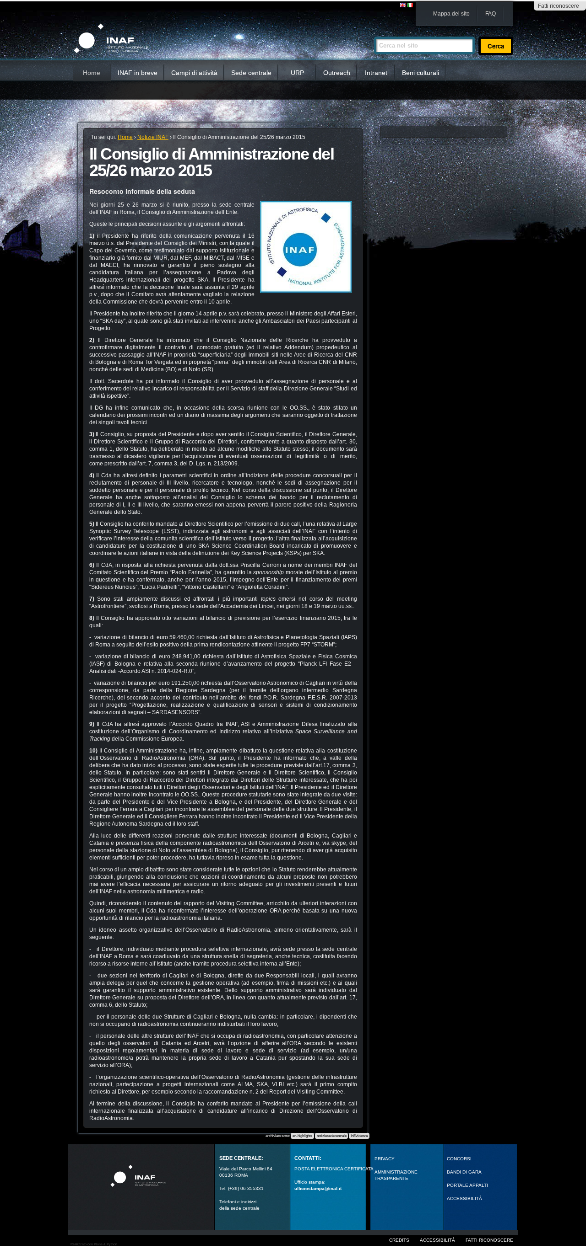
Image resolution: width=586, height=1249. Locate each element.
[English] (403, 6)
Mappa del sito (451, 14)
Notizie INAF (152, 137)
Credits (399, 1240)
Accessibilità (437, 1240)
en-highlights (302, 1136)
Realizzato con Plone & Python (94, 1244)
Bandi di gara (464, 1171)
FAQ (490, 14)
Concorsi (459, 1158)
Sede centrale (251, 72)
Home (91, 72)
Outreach (336, 72)
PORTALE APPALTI (467, 1185)
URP (297, 72)
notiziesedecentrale (332, 1136)
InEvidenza (359, 1136)
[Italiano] (410, 6)
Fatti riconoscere (558, 6)
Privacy (384, 1158)
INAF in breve (137, 72)
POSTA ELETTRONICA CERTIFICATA (334, 1168)
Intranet (376, 72)
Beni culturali (420, 72)
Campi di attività (194, 72)
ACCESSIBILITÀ (464, 1198)
